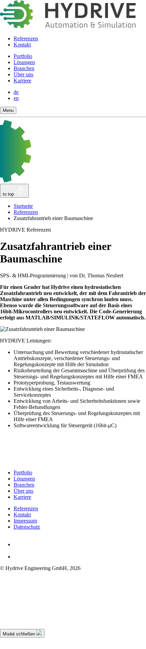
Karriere (22, 80)
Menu (8, 110)
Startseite (23, 206)
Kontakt (22, 44)
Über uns (23, 74)
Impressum (25, 521)
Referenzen (26, 38)
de (16, 92)
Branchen (24, 68)
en (16, 98)
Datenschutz (27, 527)
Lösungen (24, 62)
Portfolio (23, 56)
